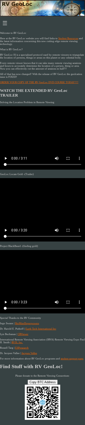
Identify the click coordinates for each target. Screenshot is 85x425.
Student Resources (68, 38)
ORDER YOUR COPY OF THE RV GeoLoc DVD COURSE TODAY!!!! (39, 82)
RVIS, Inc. (17, 342)
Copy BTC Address (43, 382)
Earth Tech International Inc (41, 328)
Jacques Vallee (29, 353)
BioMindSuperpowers (27, 323)
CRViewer (23, 334)
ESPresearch (22, 347)
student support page (72, 358)
